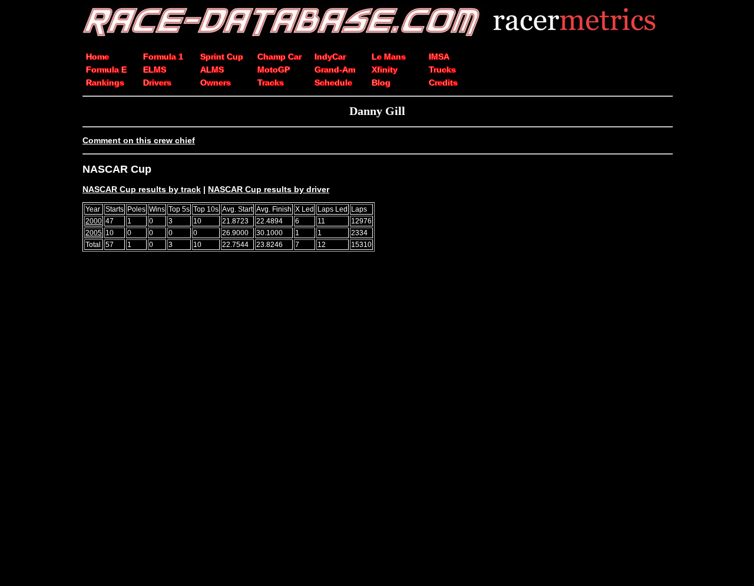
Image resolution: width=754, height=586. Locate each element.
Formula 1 (163, 56)
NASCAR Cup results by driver (268, 189)
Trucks (442, 69)
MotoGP (273, 69)
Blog (381, 82)
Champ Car (279, 56)
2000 (93, 221)
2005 (93, 233)
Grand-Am (335, 69)
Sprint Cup (221, 56)
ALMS (212, 69)
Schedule (333, 82)
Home (97, 56)
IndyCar (330, 56)
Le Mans (389, 56)
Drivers (157, 82)
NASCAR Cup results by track (141, 189)
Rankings (105, 82)
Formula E (106, 69)
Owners (215, 82)
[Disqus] (377, 423)
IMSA (439, 56)
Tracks (270, 82)
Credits (443, 82)
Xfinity (385, 69)
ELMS (154, 69)
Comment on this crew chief (138, 140)
